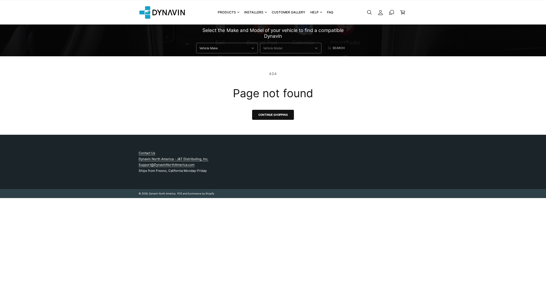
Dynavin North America (162, 193)
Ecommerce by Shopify (201, 193)
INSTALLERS (253, 12)
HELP (314, 12)
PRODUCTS (227, 12)
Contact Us (147, 153)
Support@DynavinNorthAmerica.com (167, 165)
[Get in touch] (391, 12)
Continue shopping (273, 114)
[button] (228, 12)
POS (179, 193)
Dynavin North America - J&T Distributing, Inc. (173, 159)
